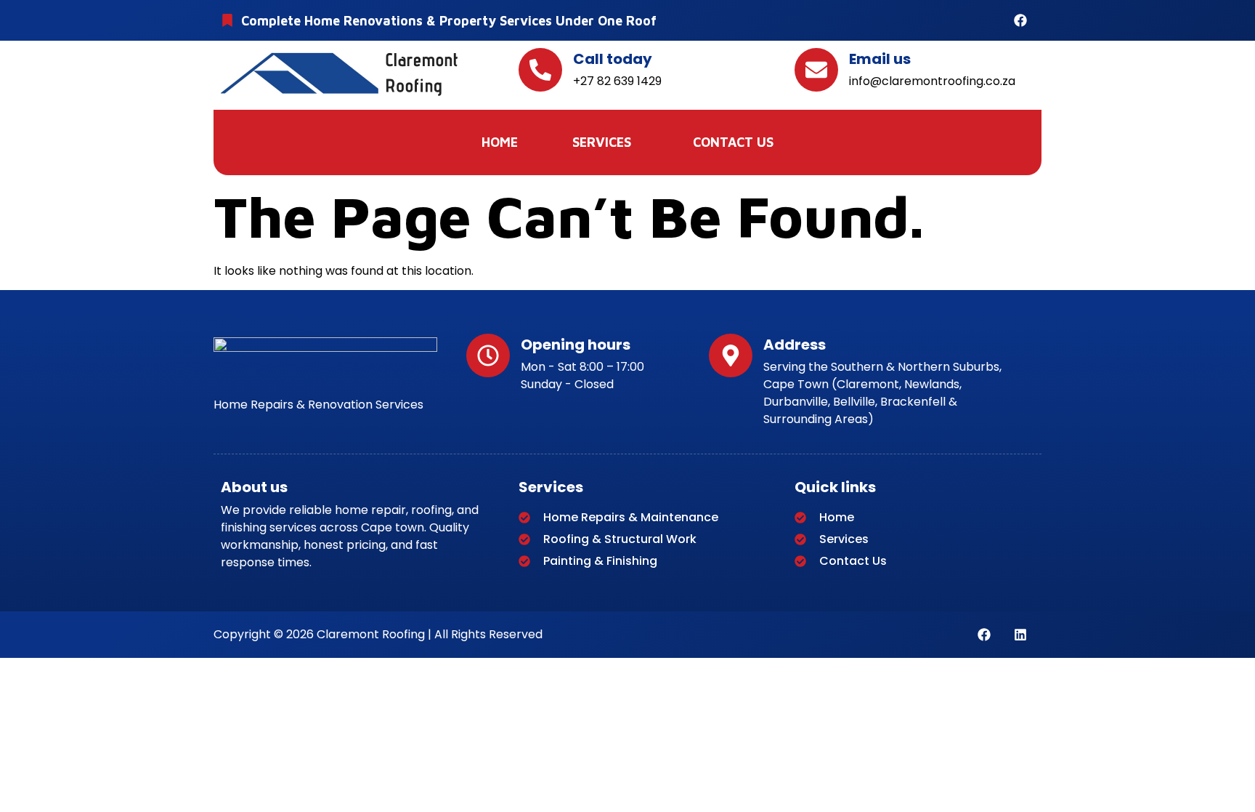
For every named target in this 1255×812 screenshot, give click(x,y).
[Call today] (540, 70)
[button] (605, 142)
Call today (612, 59)
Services (601, 142)
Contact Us (733, 142)
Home (500, 142)
